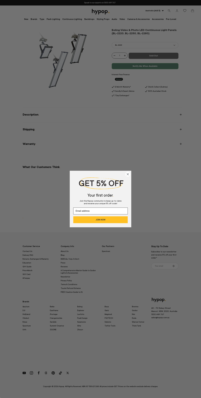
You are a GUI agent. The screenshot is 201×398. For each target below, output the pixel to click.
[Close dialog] (127, 174)
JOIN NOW (100, 220)
